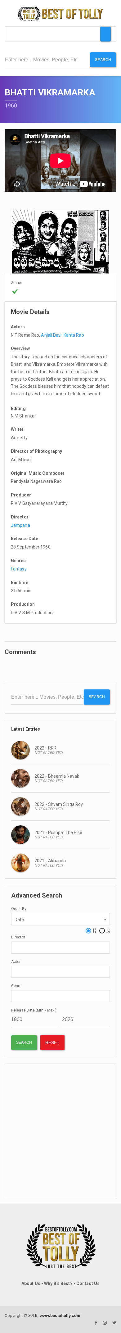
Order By (18, 909)
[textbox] (14, 947)
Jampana (20, 525)
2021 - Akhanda (50, 860)
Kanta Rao (74, 335)
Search (103, 60)
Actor (16, 962)
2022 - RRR (45, 747)
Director (18, 937)
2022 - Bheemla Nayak (56, 776)
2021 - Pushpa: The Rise (58, 832)
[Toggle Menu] (105, 34)
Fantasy (19, 568)
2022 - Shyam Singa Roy (58, 804)
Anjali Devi (51, 335)
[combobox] (60, 919)
